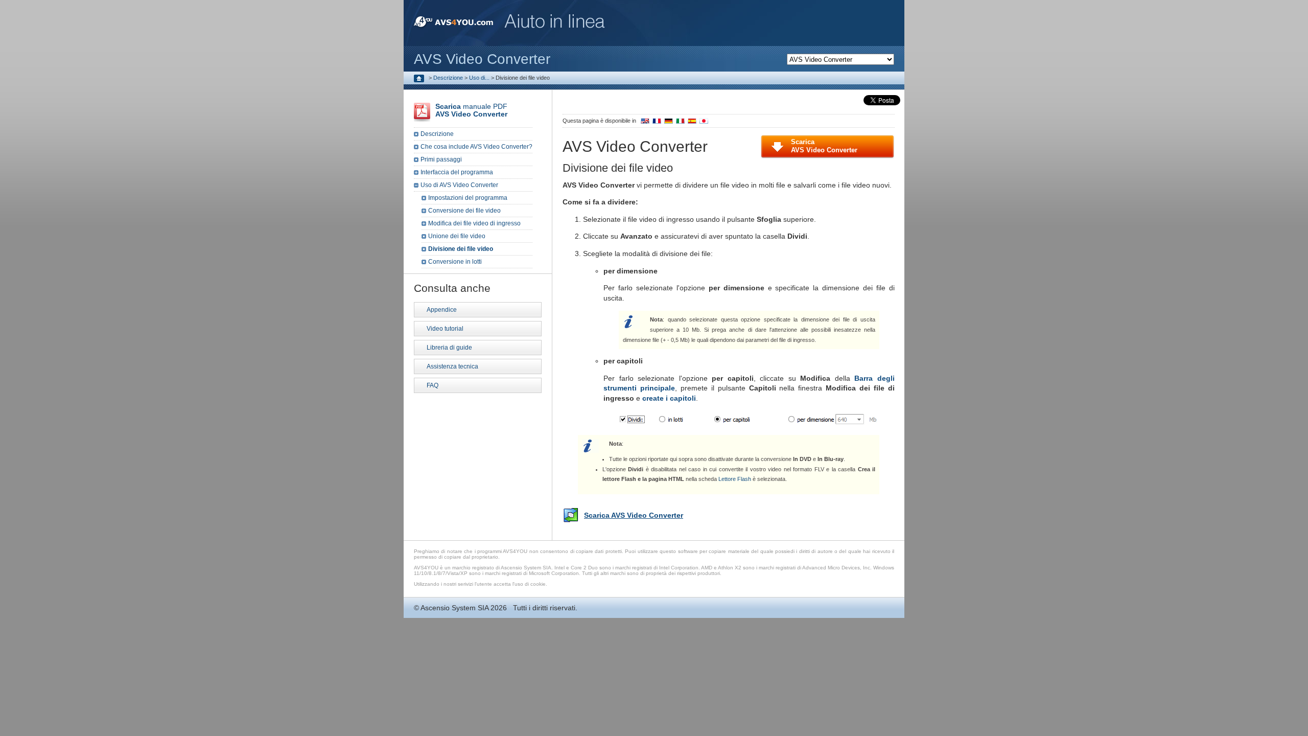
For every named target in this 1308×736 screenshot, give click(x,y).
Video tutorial (445, 328)
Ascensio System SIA (454, 608)
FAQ (432, 385)
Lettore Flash (734, 479)
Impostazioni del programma (467, 197)
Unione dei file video (456, 236)
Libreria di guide (449, 347)
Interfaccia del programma (457, 172)
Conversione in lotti (455, 261)
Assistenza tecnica (452, 366)
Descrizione (448, 78)
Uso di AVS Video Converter (459, 185)
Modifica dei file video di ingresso (474, 223)
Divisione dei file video (460, 248)
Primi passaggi (441, 159)
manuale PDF (471, 110)
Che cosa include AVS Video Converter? (476, 146)
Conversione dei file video (464, 210)
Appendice (442, 309)
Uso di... (479, 78)
